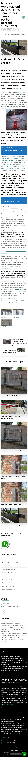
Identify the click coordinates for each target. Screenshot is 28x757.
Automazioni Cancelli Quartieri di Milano (12, 576)
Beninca (6, 166)
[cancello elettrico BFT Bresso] (6, 322)
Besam (6, 168)
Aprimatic (6, 164)
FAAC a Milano (22, 696)
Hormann (14, 168)
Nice (19, 164)
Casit (18, 168)
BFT (11, 164)
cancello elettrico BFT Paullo (9, 160)
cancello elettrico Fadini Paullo (10, 396)
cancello (12, 696)
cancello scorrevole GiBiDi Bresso (17, 316)
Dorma (2, 168)
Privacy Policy (4, 708)
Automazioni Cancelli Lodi (8, 566)
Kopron (22, 168)
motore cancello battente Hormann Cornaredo (11, 302)
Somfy (13, 164)
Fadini (22, 164)
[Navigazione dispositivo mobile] (23, 17)
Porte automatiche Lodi (8, 586)
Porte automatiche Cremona (9, 583)
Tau (2, 170)
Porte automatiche (7, 579)
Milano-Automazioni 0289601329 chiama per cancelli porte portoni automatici (10, 14)
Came (2, 164)
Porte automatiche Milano (8, 589)
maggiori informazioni (15, 751)
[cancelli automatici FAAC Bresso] (6, 312)
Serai (9, 166)
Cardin (10, 168)
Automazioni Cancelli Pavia (9, 572)
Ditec (2, 166)
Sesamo (22, 166)
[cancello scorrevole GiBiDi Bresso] (18, 312)
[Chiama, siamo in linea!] (25, 754)
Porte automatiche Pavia (8, 593)
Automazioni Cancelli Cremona (10, 562)
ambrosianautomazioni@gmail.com (11, 606)
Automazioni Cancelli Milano (9, 569)
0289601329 (16, 89)
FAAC (24, 162)
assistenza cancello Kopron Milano (11, 504)
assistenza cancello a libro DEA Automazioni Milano (10, 417)
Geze (17, 166)
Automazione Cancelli (7, 559)
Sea (17, 164)
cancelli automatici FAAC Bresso (5, 316)
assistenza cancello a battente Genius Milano (13, 477)
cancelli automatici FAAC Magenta (12, 525)
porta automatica (8, 704)
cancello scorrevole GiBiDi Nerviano (12, 451)
